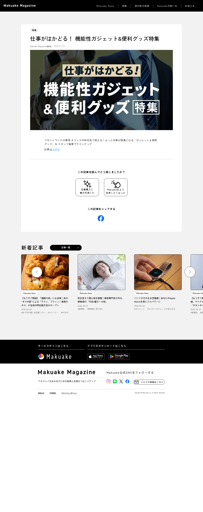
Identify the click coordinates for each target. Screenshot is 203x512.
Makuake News (105, 5)
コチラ (56, 149)
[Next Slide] (190, 272)
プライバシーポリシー (69, 393)
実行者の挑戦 (142, 5)
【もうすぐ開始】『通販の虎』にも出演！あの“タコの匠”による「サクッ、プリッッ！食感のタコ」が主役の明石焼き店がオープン (44, 301)
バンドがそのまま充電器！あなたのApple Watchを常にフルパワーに (154, 299)
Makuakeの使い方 (167, 5)
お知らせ (190, 5)
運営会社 (41, 393)
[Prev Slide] (36, 272)
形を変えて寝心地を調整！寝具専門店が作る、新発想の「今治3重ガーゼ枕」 (101, 299)
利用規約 (53, 393)
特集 (124, 5)
